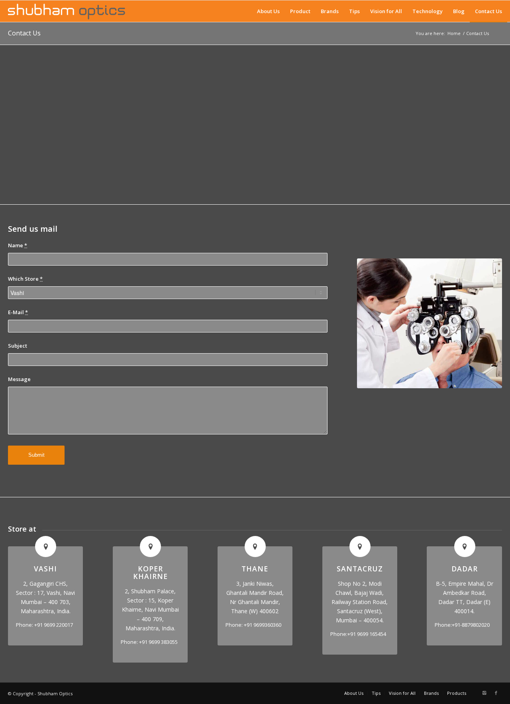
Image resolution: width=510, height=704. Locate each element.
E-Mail (18, 312)
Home (454, 33)
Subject (17, 345)
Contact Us (24, 33)
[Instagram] (484, 693)
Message (19, 379)
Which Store (25, 278)
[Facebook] (496, 693)
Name (17, 245)
